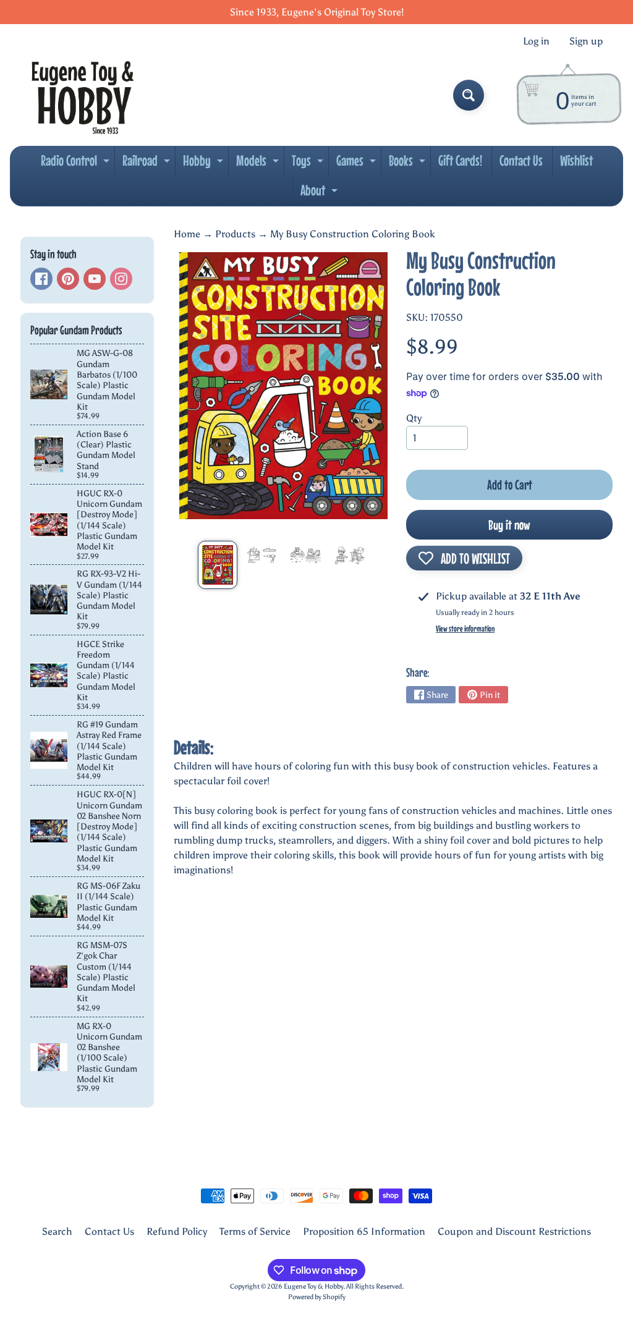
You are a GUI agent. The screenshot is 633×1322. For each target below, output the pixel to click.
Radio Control (77, 164)
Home (187, 234)
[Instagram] (121, 279)
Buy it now (509, 525)
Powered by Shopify (317, 1296)
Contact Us (521, 160)
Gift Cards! (460, 160)
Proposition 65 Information (364, 1231)
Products (235, 234)
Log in (536, 41)
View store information (465, 628)
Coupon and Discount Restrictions (514, 1231)
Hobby (204, 164)
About (320, 193)
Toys (309, 164)
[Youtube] (94, 279)
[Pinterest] (68, 279)
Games (357, 164)
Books (408, 164)
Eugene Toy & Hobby (313, 1286)
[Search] (468, 95)
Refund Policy (177, 1231)
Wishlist (576, 160)
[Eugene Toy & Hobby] (82, 95)
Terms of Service (255, 1231)
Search (57, 1231)
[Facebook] (41, 279)
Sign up (586, 41)
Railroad (147, 164)
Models (259, 164)
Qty (414, 418)
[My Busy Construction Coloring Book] (217, 565)
